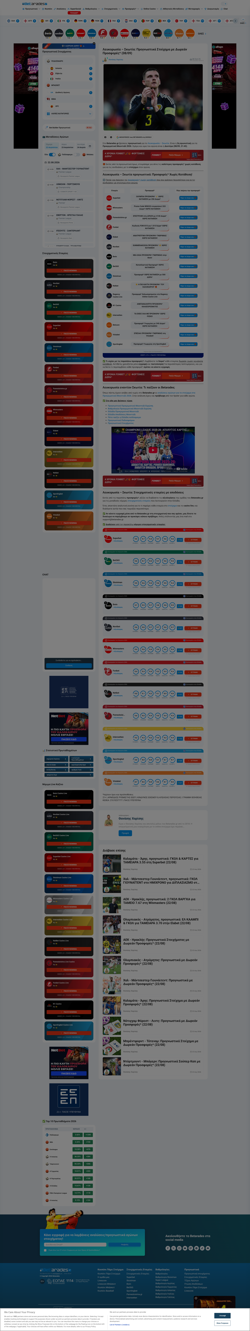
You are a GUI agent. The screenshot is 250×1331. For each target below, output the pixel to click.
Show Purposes (223, 1323)
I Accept (222, 1316)
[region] (125, 1319)
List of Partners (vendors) (120, 1325)
